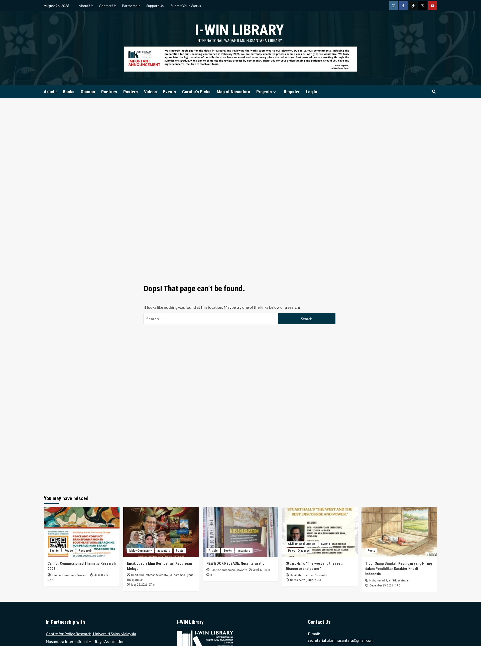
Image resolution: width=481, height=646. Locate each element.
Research (85, 550)
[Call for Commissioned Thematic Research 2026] (81, 532)
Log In (311, 91)
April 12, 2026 (261, 570)
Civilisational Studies (301, 544)
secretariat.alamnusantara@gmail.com (341, 640)
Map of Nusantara (233, 91)
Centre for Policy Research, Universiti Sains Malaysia (91, 633)
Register (292, 91)
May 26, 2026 (139, 584)
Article (50, 91)
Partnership (131, 6)
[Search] (434, 91)
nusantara (163, 550)
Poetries (109, 91)
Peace (68, 550)
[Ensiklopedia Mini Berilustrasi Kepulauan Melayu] (161, 532)
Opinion (88, 91)
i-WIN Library (239, 30)
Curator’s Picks (196, 91)
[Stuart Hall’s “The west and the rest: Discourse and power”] (320, 532)
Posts (179, 550)
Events (169, 91)
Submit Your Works (186, 6)
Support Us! (155, 6)
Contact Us (107, 6)
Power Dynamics (299, 550)
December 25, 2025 (302, 580)
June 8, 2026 (102, 575)
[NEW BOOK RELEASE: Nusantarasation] (240, 532)
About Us (86, 6)
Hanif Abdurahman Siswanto (70, 575)
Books (68, 91)
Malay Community (140, 550)
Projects (264, 91)
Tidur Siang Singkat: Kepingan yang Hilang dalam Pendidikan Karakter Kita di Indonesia (398, 568)
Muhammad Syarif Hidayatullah (389, 580)
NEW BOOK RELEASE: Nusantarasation (236, 563)
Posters (130, 91)
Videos (150, 91)
